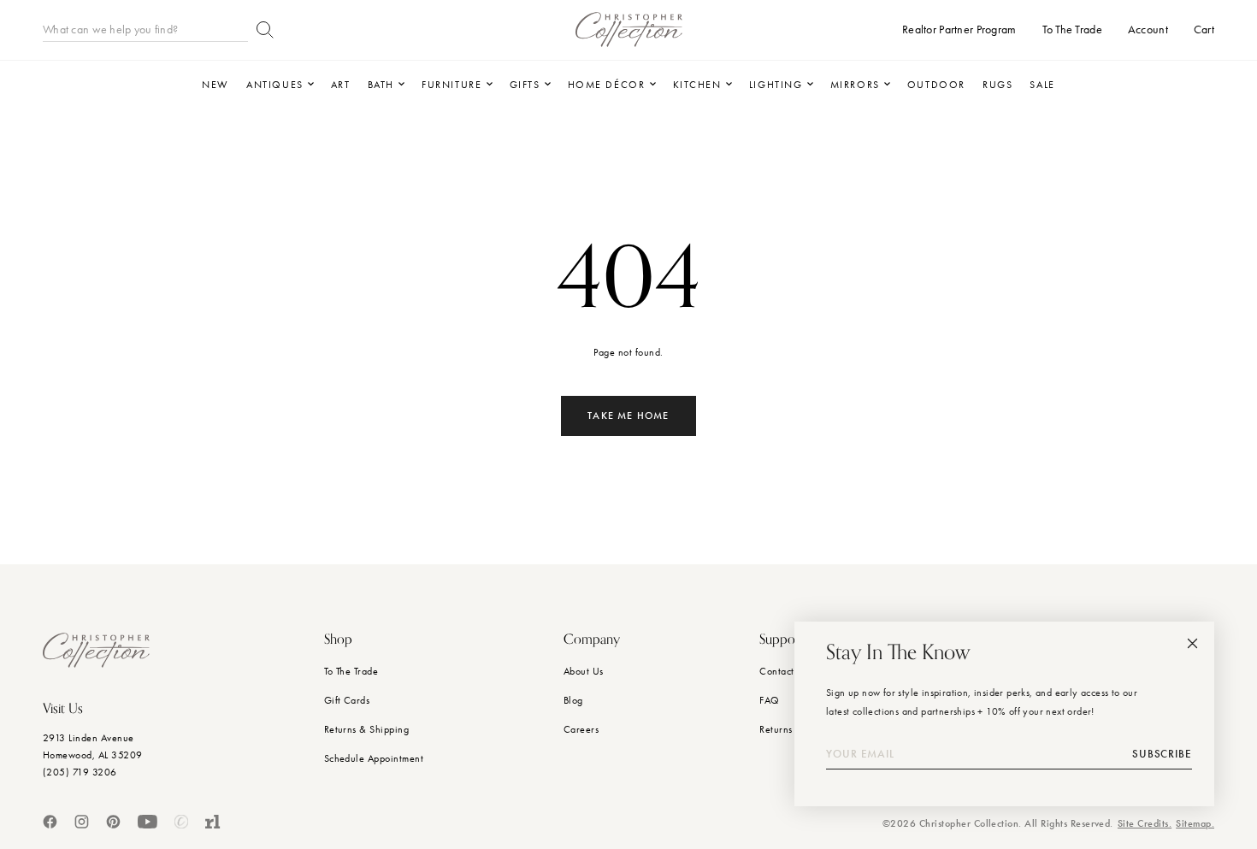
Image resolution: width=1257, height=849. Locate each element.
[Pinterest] (113, 821)
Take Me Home (628, 416)
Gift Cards (347, 700)
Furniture (451, 85)
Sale (1042, 85)
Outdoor (936, 85)
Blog (573, 700)
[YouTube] (147, 821)
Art (341, 85)
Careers (581, 729)
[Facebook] (50, 821)
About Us (584, 671)
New (215, 85)
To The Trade (351, 671)
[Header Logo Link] (628, 29)
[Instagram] (81, 821)
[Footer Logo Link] (96, 650)
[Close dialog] (1192, 643)
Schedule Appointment (374, 758)
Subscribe (1162, 754)
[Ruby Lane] (213, 821)
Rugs (997, 85)
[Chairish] (181, 821)
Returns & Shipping (367, 729)
